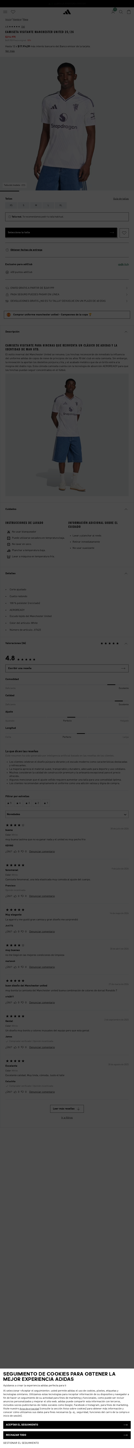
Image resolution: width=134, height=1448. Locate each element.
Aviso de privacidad (29, 1409)
